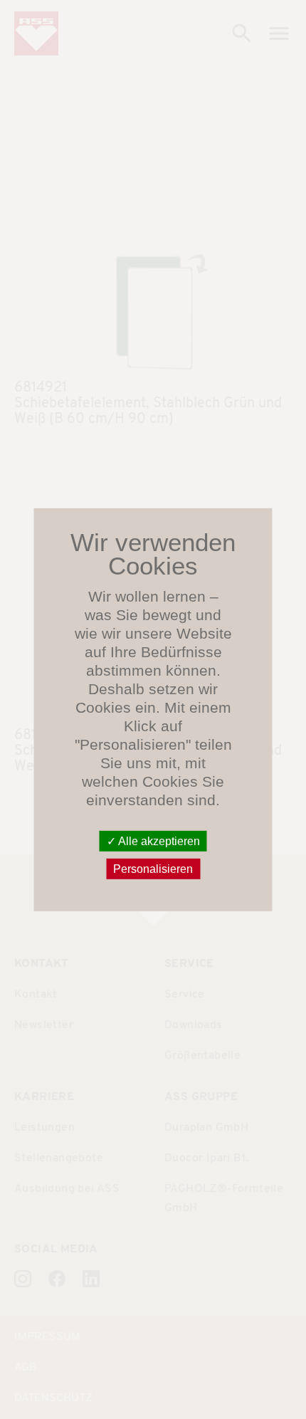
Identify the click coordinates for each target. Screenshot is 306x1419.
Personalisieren (153, 869)
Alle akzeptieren (158, 840)
